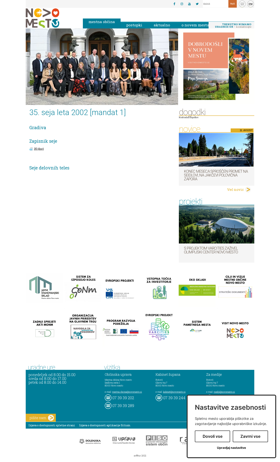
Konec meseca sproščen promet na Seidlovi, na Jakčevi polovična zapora (216, 175)
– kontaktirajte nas (233, 26)
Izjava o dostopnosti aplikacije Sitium (104, 425)
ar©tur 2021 (140, 455)
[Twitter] (197, 4)
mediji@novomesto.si (224, 391)
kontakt (242, 4)
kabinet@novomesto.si (174, 391)
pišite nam (38, 417)
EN (251, 4)
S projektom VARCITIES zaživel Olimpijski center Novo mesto (211, 250)
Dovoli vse (212, 436)
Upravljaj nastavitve (231, 448)
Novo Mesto (51, 18)
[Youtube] (189, 4)
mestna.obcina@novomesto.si (127, 391)
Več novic (235, 189)
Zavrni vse (250, 436)
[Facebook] (174, 4)
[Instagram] (182, 4)
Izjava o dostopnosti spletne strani (52, 425)
